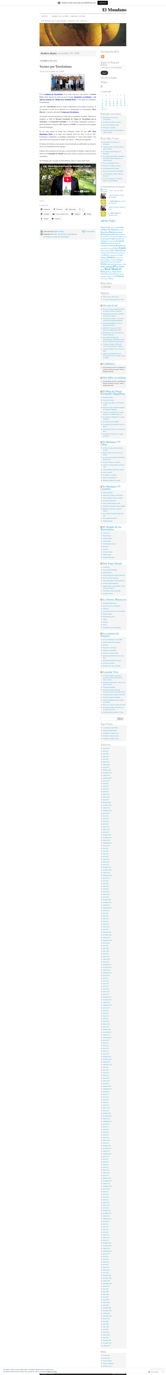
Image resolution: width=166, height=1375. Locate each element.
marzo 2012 (106, 1202)
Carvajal (112, 238)
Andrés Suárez (107, 541)
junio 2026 (106, 754)
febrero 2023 (106, 862)
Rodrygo (104, 271)
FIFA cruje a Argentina (109, 127)
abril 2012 (105, 1200)
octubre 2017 (106, 1035)
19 (113, 103)
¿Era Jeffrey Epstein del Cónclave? (112, 660)
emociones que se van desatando (111, 606)
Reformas (105, 645)
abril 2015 (105, 1102)
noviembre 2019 (107, 967)
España (122, 247)
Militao (118, 262)
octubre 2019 (106, 970)
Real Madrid (113, 268)
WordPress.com (107, 1366)
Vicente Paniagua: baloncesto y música (113, 469)
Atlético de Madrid (109, 229)
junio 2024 (106, 818)
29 (124, 105)
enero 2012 (106, 1208)
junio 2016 (106, 1070)
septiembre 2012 (107, 1186)
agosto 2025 (106, 781)
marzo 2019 (106, 989)
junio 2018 (106, 1013)
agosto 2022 (106, 878)
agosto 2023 (106, 845)
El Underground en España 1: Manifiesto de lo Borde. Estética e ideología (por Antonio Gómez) (114, 158)
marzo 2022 (106, 891)
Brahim (121, 236)
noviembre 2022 (107, 870)
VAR (114, 276)
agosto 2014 (106, 1124)
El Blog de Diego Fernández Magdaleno (113, 392)
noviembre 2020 (107, 935)
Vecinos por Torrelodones (56, 66)
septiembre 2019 (107, 973)
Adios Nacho (119, 190)
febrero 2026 (106, 764)
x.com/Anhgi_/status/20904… (111, 728)
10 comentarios (90, 231)
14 (121, 101)
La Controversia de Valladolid (111, 422)
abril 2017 (105, 1051)
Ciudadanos (111, 241)
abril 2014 (105, 1135)
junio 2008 (106, 1324)
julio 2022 (105, 881)
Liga (117, 255)
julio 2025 (105, 783)
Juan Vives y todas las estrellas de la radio (114, 705)
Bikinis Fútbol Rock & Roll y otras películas (113, 235)
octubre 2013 (106, 1151)
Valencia (109, 276)
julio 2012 (105, 1191)
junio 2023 (106, 851)
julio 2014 (105, 1127)
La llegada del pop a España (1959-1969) (114, 694)
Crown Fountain (107, 472)
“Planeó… (111, 190)
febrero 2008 (106, 1335)
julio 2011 (105, 1224)
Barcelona (105, 232)
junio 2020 (106, 948)
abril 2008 (105, 1329)
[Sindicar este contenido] (101, 305)
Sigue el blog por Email (110, 63)
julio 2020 (105, 945)
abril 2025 (105, 791)
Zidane (111, 278)
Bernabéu (112, 234)
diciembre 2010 (107, 1243)
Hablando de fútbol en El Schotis (111, 480)
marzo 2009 (106, 1300)
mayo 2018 (106, 1016)
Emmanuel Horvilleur (108, 557)
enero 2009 (106, 1305)
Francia (113, 253)
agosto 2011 (106, 1221)
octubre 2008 (106, 1313)
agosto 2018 (106, 1008)
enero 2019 (106, 994)
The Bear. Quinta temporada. (110, 583)
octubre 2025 (106, 775)
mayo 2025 (106, 789)
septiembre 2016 (107, 1064)
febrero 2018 (106, 1024)
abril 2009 (105, 1297)
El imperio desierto (108, 593)
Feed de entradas (107, 1361)
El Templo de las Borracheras (111, 528)
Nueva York (122, 264)
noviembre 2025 (107, 772)
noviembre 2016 (107, 1059)
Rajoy (102, 269)
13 (117, 101)
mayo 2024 (106, 821)
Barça (112, 231)
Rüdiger (110, 272)
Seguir (104, 73)
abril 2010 (105, 1264)
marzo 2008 (106, 1332)
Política (61, 231)
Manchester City (118, 257)
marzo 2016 (106, 1078)
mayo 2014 (106, 1132)
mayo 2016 (106, 1073)
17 (106, 103)
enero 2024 (106, 832)
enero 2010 (106, 1273)
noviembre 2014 (107, 1116)
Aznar (119, 230)
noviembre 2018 (107, 1000)
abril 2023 (105, 856)
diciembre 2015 (107, 1086)
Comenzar (102, 3)
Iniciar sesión (106, 1358)
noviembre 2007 (107, 1343)
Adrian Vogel (112, 195)
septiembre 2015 (107, 1089)
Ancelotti (120, 227)
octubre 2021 (106, 905)
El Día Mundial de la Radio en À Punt (113, 712)
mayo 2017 (106, 1048)
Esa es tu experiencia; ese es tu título (112, 639)
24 (106, 105)
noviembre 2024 (107, 805)
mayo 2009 (106, 1294)
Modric (104, 264)
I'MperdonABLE (107, 614)
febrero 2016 (106, 1081)
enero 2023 (106, 864)
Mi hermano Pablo (108, 397)
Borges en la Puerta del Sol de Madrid (113, 171)
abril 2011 (105, 1232)
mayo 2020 (106, 951)
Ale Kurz (105, 549)
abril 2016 (105, 1075)
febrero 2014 (106, 1140)
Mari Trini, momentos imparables (112, 697)
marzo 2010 (106, 1267)
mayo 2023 (106, 854)
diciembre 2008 (107, 1308)
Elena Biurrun (72, 234)
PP (114, 266)
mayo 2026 (106, 756)
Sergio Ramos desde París (110, 518)
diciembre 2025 (107, 770)
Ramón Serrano (107, 536)
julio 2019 (105, 978)
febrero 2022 (106, 894)
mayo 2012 (106, 1197)
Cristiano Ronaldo (115, 245)
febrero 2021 (106, 927)
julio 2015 (105, 1094)
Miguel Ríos (113, 262)
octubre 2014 (106, 1118)
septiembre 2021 (107, 908)
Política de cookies (52, 1371)
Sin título (105, 622)
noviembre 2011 (107, 1213)
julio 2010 (105, 1256)
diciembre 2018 (107, 997)
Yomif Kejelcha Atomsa (109, 544)
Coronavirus (117, 243)
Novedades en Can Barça (109, 475)
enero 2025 (106, 800)
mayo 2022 (106, 886)
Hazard (118, 253)
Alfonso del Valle (107, 552)
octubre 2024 (106, 808)
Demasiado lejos (107, 572)
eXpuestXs (106, 608)
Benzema (104, 234)
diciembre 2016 (107, 1056)
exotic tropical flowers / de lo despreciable (114, 611)
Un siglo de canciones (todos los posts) (64, 21)
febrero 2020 (106, 959)
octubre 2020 (106, 937)
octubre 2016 (106, 1062)
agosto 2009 (106, 1286)
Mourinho (110, 264)
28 (121, 105)
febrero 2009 (106, 1302)
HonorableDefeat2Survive (110, 603)
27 (117, 105)
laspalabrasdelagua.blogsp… (110, 730)
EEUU (106, 248)
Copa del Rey (109, 243)
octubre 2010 (106, 1248)
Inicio (44, 16)
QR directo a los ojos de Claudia (111, 666)
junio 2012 (106, 1194)
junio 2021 (106, 916)
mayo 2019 (106, 983)
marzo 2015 (106, 1105)
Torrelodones (47, 237)
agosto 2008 (106, 1318)
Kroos (106, 255)
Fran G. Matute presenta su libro (111, 503)
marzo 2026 (106, 762)
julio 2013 (105, 1159)
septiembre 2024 (107, 810)
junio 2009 (106, 1291)
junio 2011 (106, 1227)
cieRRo (105, 619)
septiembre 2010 (107, 1251)
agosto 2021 (106, 910)
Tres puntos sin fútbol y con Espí (112, 122)
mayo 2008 (106, 1327)
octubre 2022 (106, 872)
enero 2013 (106, 1175)
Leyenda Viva (110, 672)
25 (109, 105)
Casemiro (118, 239)
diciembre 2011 (107, 1210)
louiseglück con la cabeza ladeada (112, 627)
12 (113, 101)
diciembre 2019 (107, 964)
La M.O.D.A (106, 533)
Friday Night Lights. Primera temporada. (114, 580)
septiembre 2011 (107, 1218)
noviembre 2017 (107, 1032)
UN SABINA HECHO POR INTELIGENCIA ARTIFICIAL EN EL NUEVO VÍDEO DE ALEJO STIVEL (113, 339)
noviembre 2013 (107, 1148)
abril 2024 (105, 824)
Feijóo (124, 250)
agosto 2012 (106, 1189)
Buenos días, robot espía (109, 647)
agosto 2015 (106, 1091)
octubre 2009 (106, 1281)
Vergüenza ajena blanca (109, 687)
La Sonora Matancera (114, 599)
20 (117, 103)
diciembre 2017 (107, 1029)
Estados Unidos (105, 251)
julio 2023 (105, 848)
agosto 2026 (106, 748)
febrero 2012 (106, 1205)
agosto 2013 (106, 1156)
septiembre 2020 (107, 940)
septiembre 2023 (107, 843)
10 (106, 101)
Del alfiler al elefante (114, 377)
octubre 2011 (106, 1216)
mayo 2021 (106, 918)
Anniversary (106, 567)
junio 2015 (106, 1097)
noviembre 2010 (107, 1245)
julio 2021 (105, 913)
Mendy (103, 262)
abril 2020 (105, 954)
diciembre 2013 (107, 1145)
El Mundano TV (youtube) (111, 488)
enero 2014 (106, 1143)
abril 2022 (105, 889)
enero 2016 (106, 1083)
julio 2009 (105, 1289)
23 (102, 105)
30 (102, 107)
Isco (124, 253)
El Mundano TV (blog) (111, 443)
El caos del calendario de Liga (111, 125)
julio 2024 (105, 816)
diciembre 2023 (107, 835)
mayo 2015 (106, 1100)
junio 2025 (106, 786)
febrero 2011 (106, 1237)
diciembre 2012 (107, 1178)
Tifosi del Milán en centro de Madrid (113, 498)
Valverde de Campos (108, 400)
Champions (104, 241)
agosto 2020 (106, 943)
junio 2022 (106, 883)
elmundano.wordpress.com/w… (111, 736)
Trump (115, 274)
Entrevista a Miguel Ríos (109, 501)
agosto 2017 (106, 1040)
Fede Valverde (116, 250)
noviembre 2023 (107, 837)
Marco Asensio (111, 260)
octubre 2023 (106, 840)
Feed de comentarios (108, 1363)
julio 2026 (105, 751)
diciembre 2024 (107, 802)
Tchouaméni (109, 274)
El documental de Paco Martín (111, 168)
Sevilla (103, 274)
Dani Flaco (106, 546)
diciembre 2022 (107, 867)
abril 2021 (105, 921)
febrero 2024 (106, 829)
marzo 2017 (106, 1054)
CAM (124, 236)
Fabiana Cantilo (107, 554)
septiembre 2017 (107, 1037)
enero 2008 (106, 1337)
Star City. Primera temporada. (111, 578)
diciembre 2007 (107, 1340)
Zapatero (106, 279)
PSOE (121, 266)
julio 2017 (105, 1043)
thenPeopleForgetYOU (109, 617)
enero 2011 (106, 1240)
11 (109, 101)
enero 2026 (106, 767)
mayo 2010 (106, 1262)
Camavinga (104, 239)
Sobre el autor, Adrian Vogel (68, 16)
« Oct (102, 109)
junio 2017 (106, 1045)
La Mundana (112, 255)
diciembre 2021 (107, 900)
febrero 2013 (106, 1173)
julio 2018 (105, 1010)
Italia (102, 255)
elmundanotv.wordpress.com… (111, 733)
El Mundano (114, 9)
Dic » (106, 109)
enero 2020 (106, 962)
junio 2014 (106, 1129)
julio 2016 (105, 1067)
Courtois (104, 245)
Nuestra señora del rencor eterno (111, 642)
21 (121, 103)
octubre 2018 (106, 1002)
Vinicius (120, 276)
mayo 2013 (106, 1164)
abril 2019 (105, 986)
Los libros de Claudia (108, 663)
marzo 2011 (106, 1235)
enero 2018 (106, 1027)
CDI (123, 239)
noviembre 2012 (107, 1181)
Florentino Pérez (106, 253)
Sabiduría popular (107, 521)
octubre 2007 (106, 1346)
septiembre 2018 (107, 1005)
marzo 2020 (106, 956)
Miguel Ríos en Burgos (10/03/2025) (113, 495)
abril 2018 (105, 1018)
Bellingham (118, 232)
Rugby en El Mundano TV (110, 478)
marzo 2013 (106, 1170)
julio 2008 (105, 1321)
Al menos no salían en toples (110, 653)
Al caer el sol (110, 305)
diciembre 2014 (107, 1113)
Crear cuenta (106, 1355)
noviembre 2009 (107, 1278)
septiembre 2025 (107, 778)
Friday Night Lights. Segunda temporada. (114, 575)
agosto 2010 (106, 1254)
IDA (121, 253)
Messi (107, 262)
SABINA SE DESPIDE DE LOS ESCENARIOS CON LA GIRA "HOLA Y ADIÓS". (114, 356)
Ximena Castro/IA (108, 492)
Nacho (116, 264)
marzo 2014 (106, 1137)
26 (113, 105)
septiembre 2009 (107, 1283)
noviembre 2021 (107, 902)
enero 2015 (106, 1110)
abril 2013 (105, 1167)
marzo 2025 (106, 794)
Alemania (113, 227)
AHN (55, 234)
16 (102, 103)
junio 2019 (106, 981)
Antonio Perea (62, 234)
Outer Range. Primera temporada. (112, 591)
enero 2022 (106, 897)
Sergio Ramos (117, 271)
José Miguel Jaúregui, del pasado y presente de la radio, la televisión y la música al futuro (112, 678)
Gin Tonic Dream (112, 563)
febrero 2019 (106, 991)
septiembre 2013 (107, 1154)
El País (115, 248)
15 (124, 101)
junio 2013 (106, 1162)
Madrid (56, 231)
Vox (102, 278)
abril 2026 (105, 759)
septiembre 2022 (107, 875)
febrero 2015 (106, 1108)
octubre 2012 (106, 1183)
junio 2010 (106, 1259)
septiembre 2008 (107, 1316)
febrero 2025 (106, 797)
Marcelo (103, 260)
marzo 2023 (106, 859)
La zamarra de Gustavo (110, 635)
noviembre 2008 (107, 1310)
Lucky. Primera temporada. (110, 570)
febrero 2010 (106, 1270)
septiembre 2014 (107, 1121)
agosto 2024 (106, 813)
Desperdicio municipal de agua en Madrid (114, 506)
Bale (122, 230)
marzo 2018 (106, 1021)
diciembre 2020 (107, 932)
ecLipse (105, 625)
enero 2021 (106, 929)
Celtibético (109, 363)
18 (109, 103)
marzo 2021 (106, 924)
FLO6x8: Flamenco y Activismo (111, 462)
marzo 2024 (106, 827)
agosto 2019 (106, 975)
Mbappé (120, 260)
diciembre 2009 (107, 1275)
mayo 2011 (106, 1229)
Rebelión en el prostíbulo (109, 650)
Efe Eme (110, 248)
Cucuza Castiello (107, 538)
